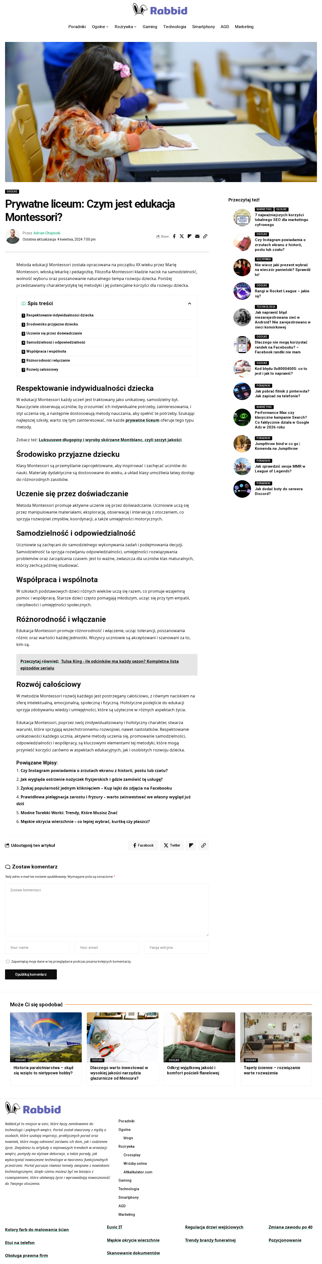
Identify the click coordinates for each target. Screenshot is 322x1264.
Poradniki (263, 385)
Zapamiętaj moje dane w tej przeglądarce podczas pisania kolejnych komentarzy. (71, 961)
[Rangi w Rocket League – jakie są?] (242, 291)
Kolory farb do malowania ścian (37, 1229)
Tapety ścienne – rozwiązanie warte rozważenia (272, 1070)
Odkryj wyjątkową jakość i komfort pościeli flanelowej (193, 1070)
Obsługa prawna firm (26, 1255)
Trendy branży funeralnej (210, 1240)
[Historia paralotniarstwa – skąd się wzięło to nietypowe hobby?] (46, 1037)
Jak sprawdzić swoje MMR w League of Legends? (280, 469)
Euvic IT (114, 1227)
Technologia (266, 306)
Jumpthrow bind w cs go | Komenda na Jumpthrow (277, 446)
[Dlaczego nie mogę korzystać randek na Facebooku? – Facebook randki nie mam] (242, 345)
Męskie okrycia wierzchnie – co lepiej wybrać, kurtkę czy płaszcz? (85, 821)
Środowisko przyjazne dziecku (52, 324)
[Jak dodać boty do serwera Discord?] (242, 489)
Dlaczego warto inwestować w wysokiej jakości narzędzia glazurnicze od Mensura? (119, 1073)
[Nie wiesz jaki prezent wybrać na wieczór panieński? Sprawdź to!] (242, 267)
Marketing (264, 209)
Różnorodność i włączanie (48, 360)
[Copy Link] (205, 236)
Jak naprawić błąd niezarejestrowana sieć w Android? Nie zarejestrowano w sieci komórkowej (283, 319)
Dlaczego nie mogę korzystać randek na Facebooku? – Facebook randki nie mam (281, 347)
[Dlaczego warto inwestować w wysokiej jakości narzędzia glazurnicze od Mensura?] (122, 1037)
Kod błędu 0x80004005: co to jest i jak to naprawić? (281, 371)
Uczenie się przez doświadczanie (54, 333)
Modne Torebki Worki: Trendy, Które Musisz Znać (69, 812)
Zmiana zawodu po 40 (290, 1227)
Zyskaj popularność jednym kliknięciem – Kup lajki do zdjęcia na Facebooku (96, 788)
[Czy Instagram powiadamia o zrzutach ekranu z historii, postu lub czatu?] (242, 242)
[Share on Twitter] (181, 236)
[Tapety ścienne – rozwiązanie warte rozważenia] (276, 1037)
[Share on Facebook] (174, 236)
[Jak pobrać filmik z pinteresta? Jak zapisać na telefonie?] (242, 391)
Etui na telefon (20, 1242)
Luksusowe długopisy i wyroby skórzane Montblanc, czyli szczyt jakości (111, 440)
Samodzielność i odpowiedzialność (55, 342)
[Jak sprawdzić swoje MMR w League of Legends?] (242, 466)
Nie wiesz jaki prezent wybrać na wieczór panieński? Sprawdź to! (283, 270)
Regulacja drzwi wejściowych (214, 1227)
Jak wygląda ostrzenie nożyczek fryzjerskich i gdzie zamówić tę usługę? (92, 779)
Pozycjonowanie (285, 1240)
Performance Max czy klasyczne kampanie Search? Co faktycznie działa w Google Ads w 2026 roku (282, 420)
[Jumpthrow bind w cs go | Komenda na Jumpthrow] (242, 444)
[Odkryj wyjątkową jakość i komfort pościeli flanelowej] (199, 1037)
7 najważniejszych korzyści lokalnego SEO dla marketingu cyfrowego (281, 220)
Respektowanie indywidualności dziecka (60, 315)
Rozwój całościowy (42, 369)
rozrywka (264, 259)
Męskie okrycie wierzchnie (133, 1240)
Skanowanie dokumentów (133, 1253)
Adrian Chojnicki (46, 233)
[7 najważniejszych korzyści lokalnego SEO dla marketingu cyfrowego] (242, 217)
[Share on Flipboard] (189, 236)
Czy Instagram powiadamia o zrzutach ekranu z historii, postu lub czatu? (94, 770)
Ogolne (12, 191)
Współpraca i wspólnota (46, 351)
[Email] (197, 236)
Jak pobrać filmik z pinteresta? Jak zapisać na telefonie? (282, 394)
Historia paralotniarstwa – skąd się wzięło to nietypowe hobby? (43, 1070)
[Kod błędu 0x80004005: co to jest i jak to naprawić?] (242, 368)
